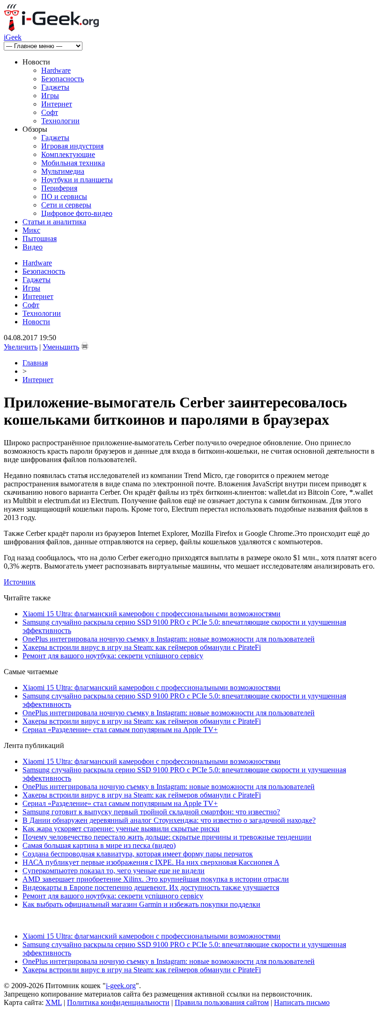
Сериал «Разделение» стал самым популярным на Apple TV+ (120, 730)
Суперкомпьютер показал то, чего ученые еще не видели (113, 871)
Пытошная (39, 238)
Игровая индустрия (72, 146)
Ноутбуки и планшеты (77, 180)
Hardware (56, 70)
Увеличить (20, 347)
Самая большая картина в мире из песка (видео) (99, 845)
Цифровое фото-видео (76, 213)
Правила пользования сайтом (222, 1002)
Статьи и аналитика (54, 222)
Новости (36, 322)
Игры (50, 96)
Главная (35, 363)
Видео (32, 247)
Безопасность (62, 79)
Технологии (60, 121)
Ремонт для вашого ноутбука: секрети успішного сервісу (112, 656)
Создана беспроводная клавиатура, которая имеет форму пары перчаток (137, 854)
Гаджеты (55, 87)
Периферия (59, 188)
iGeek (13, 37)
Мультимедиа (62, 171)
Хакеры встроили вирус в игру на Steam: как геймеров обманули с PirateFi (141, 647)
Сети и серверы (66, 205)
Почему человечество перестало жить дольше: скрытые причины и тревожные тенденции (166, 837)
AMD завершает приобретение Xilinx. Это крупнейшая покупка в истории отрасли (155, 879)
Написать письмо (302, 1002)
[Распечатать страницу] (85, 345)
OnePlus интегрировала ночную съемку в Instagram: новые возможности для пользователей (168, 639)
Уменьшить (61, 347)
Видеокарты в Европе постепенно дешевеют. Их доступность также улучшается (150, 887)
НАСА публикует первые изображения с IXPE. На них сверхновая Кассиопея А (151, 862)
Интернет (56, 104)
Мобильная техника (73, 163)
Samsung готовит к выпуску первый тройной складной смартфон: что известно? (151, 812)
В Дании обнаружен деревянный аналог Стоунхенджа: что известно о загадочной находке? (169, 820)
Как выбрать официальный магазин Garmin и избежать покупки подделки (141, 904)
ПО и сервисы (64, 196)
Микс (31, 230)
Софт (49, 112)
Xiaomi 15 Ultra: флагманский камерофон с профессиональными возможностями (151, 614)
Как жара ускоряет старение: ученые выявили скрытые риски (121, 829)
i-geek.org (121, 986)
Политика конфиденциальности (118, 1002)
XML (53, 1002)
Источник (20, 582)
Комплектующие (68, 154)
